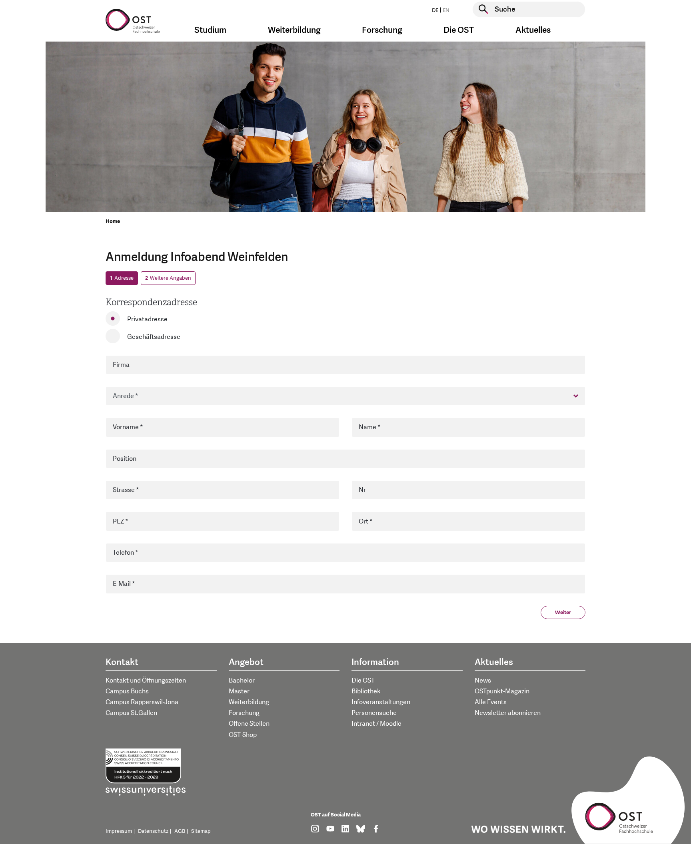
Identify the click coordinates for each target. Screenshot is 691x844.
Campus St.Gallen (131, 713)
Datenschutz (153, 831)
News (483, 680)
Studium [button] (210, 30)
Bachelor (242, 680)
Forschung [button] (382, 30)
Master (239, 691)
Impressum (119, 831)
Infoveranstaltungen (380, 702)
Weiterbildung (249, 702)
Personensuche (374, 713)
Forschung (244, 713)
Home (113, 221)
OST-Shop (243, 735)
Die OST (363, 680)
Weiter (563, 612)
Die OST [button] (458, 30)
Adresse (122, 278)
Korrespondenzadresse (151, 302)
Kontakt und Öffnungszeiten (146, 680)
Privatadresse (147, 319)
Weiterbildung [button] (294, 30)
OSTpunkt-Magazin (502, 691)
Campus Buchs (127, 691)
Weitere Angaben (168, 278)
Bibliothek (366, 691)
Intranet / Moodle (376, 723)
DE (435, 10)
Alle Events (491, 702)
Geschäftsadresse (153, 336)
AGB (179, 831)
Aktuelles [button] (533, 30)
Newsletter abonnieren (508, 713)
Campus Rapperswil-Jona (142, 702)
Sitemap (201, 831)
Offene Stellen (249, 723)
